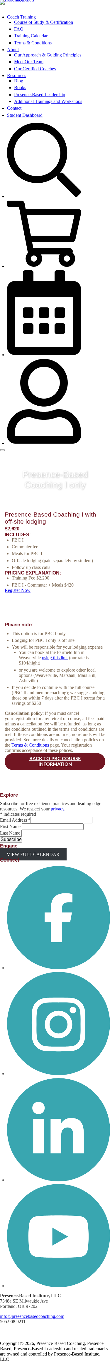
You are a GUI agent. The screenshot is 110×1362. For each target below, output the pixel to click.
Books (20, 87)
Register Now (18, 590)
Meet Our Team (28, 61)
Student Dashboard (25, 115)
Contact (14, 108)
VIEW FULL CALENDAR (33, 854)
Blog (18, 80)
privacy (57, 808)
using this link (55, 657)
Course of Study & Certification (43, 22)
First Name (11, 826)
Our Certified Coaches (35, 68)
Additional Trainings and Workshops (48, 101)
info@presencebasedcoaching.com (32, 1316)
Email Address (15, 819)
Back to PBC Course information (55, 761)
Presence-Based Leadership (39, 94)
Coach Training (21, 16)
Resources (16, 75)
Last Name (10, 832)
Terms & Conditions (33, 42)
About (13, 49)
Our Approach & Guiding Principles (47, 54)
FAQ (18, 28)
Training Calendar (31, 35)
